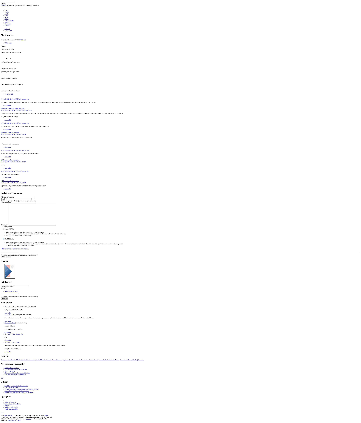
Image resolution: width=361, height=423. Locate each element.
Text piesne (4, 360)
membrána (4, 5)
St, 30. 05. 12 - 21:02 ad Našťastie (11, 134)
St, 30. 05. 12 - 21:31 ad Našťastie (11, 123)
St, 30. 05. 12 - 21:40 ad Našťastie (11, 110)
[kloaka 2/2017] (10, 278)
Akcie (6, 15)
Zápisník (49, 360)
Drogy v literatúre (10, 371)
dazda (24, 134)
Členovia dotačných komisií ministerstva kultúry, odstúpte (22, 389)
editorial (7, 405)
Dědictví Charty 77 (10, 402)
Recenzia (141, 360)
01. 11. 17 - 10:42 (10, 323)
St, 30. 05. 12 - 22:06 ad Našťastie (11, 99)
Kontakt (7, 25)
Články (7, 14)
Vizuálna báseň (12, 360)
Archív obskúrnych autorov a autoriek (16, 369)
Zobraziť (7, 29)
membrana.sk (8, 415)
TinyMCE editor (9, 239)
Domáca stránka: (6, 202)
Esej (136, 360)
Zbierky (7, 19)
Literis (46, 415)
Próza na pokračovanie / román (81, 360)
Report (54, 360)
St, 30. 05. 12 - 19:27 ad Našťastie (11, 161)
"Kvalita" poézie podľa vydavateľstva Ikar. (17, 373)
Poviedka (108, 360)
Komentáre (8, 24)
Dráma (117, 360)
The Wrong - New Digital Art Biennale (16, 386)
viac (2, 378)
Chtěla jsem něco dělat (11, 409)
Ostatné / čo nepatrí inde (12, 368)
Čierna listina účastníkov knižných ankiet (17, 391)
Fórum (6, 17)
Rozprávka (131, 360)
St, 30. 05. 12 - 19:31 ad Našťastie (11, 150)
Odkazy (7, 22)
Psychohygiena (67, 360)
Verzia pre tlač (9, 94)
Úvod (6, 10)
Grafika (37, 360)
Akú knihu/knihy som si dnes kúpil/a (15, 374)
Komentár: (4, 225)
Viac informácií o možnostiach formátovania (15, 249)
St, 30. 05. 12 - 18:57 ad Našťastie (11, 171)
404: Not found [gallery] (12, 387)
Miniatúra (43, 360)
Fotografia (102, 360)
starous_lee (22, 40)
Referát (19, 360)
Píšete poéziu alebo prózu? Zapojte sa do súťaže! (19, 392)
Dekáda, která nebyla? (11, 407)
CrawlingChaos (26, 110)
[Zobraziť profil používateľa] (13, 108)
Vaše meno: (5, 197)
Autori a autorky (9, 20)
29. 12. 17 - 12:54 (10, 314)
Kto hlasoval (8, 30)
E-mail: (3, 199)
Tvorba (7, 12)
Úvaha (113, 360)
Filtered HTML (9, 229)
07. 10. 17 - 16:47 (10, 342)
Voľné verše (8, 43)
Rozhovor (59, 360)
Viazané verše (124, 360)
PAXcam (28, 419)
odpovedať (8, 105)
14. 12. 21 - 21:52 (10, 306)
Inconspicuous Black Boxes (13, 404)
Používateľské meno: (7, 286)
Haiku (24, 360)
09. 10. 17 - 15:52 (10, 334)
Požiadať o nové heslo (11, 291)
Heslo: (3, 288)
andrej (18, 342)
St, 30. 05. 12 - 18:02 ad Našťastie (11, 182)
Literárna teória (30, 360)
